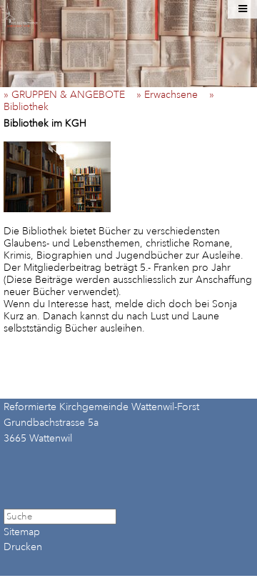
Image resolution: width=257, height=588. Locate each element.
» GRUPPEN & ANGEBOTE (68, 95)
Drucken (23, 547)
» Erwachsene (171, 95)
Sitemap (22, 532)
